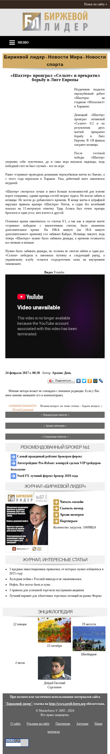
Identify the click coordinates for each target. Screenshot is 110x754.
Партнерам (68, 521)
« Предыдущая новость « (55, 414)
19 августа (89, 624)
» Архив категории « (55, 425)
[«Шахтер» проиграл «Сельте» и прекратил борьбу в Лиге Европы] (38, 153)
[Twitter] (84, 380)
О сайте (15, 724)
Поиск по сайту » (95, 4)
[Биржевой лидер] (55, 31)
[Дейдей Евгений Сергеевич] (54, 679)
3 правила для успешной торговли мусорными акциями (46, 590)
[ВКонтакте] (78, 380)
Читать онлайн (71, 502)
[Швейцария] (89, 650)
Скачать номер (71, 508)
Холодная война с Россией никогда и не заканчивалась (45, 579)
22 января (20, 624)
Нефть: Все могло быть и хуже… (31, 584)
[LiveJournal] (101, 380)
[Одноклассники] (90, 380)
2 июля (20, 663)
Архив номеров (71, 514)
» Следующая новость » (55, 436)
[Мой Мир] (95, 380)
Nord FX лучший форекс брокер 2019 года (47, 476)
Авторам (82, 724)
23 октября (54, 646)
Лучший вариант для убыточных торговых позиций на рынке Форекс (55, 596)
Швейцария (89, 654)
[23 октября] (54, 641)
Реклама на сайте (38, 724)
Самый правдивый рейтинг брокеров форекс (49, 456)
